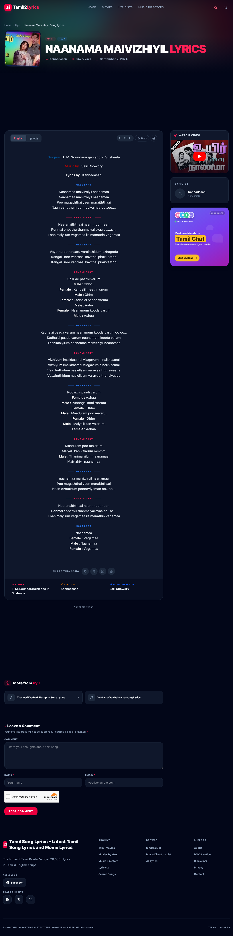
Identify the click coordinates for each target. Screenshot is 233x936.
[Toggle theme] (216, 7)
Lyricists (126, 7)
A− (120, 138)
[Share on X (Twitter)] (94, 571)
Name (9, 775)
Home (92, 7)
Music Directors (151, 7)
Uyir (17, 25)
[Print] (154, 138)
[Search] (225, 7)
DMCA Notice (202, 854)
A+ (130, 138)
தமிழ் (34, 138)
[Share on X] (19, 899)
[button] (199, 156)
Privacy (198, 867)
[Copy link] (111, 571)
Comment (12, 739)
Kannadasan (58, 59)
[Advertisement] (116, 100)
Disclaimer (200, 860)
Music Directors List (158, 854)
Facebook (17, 882)
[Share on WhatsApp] (102, 571)
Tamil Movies (106, 847)
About (198, 847)
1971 (62, 38)
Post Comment (21, 811)
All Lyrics (151, 860)
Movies (107, 7)
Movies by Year (107, 854)
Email (90, 775)
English (18, 138)
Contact (199, 874)
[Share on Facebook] (85, 571)
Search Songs (107, 874)
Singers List (153, 847)
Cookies (225, 927)
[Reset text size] (125, 138)
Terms (212, 927)
